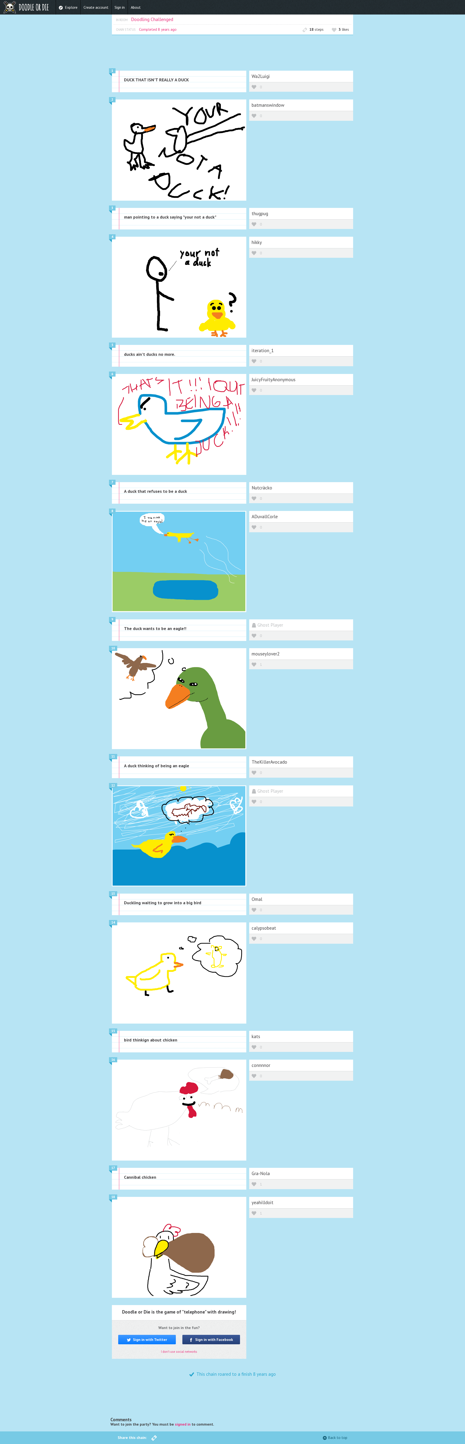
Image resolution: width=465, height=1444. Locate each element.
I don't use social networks (179, 1352)
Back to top (337, 1437)
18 (113, 1197)
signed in (183, 1424)
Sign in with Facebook (213, 1339)
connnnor (261, 1065)
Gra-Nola (261, 1173)
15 (113, 1031)
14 (113, 922)
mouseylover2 (265, 654)
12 (113, 785)
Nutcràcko (262, 488)
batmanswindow (268, 105)
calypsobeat (264, 928)
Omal (257, 899)
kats (256, 1036)
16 (113, 1060)
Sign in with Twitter (149, 1339)
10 (113, 648)
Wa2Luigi (261, 76)
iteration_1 (263, 350)
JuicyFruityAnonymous (273, 379)
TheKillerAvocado (269, 762)
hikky (257, 242)
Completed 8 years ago (158, 29)
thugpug (260, 213)
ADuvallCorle (265, 516)
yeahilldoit (262, 1202)
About (136, 7)
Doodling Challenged (152, 19)
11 (113, 756)
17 (113, 1168)
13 (113, 894)
